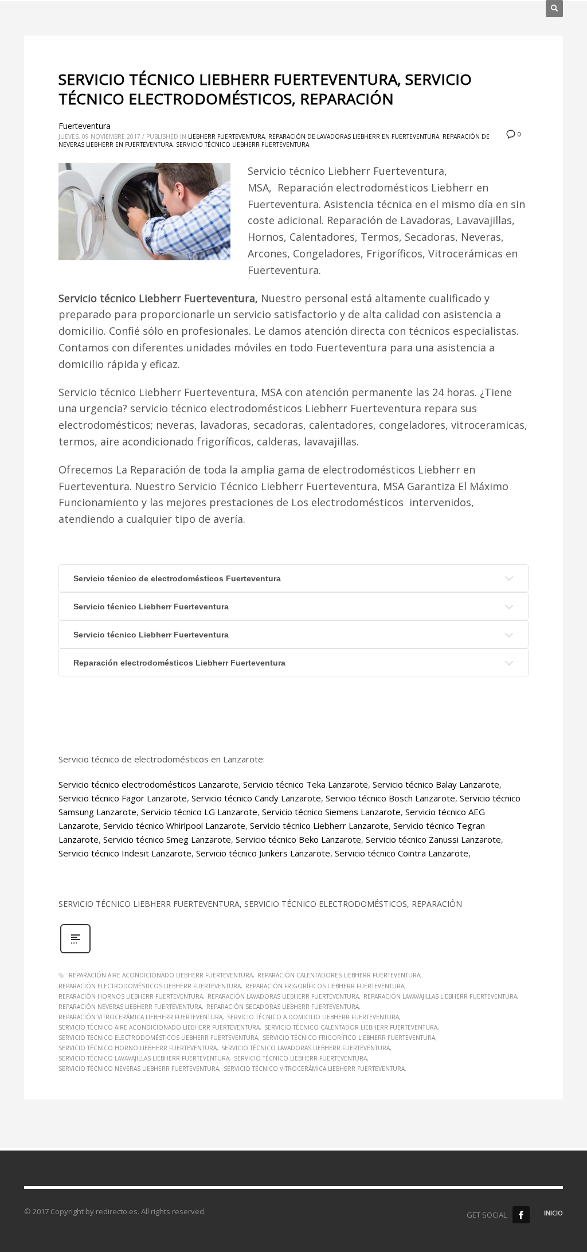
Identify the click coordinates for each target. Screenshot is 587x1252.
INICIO (553, 1212)
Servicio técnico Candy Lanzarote (256, 798)
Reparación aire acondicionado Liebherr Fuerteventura (161, 975)
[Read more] (75, 951)
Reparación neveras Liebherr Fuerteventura (130, 1007)
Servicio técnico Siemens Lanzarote (331, 811)
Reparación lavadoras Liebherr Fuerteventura (283, 996)
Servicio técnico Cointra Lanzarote (401, 853)
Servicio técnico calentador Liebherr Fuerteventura (350, 1027)
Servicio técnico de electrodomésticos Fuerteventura (177, 578)
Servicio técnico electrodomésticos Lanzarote (148, 784)
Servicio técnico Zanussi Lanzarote (433, 839)
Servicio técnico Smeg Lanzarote (167, 839)
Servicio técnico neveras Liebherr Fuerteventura (138, 1069)
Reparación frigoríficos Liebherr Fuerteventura (324, 986)
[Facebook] (521, 1214)
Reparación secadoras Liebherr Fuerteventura (282, 1007)
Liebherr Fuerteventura (226, 136)
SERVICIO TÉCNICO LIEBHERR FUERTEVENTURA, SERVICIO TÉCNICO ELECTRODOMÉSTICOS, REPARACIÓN (265, 89)
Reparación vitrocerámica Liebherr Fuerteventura (140, 1017)
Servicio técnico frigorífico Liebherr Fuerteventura (349, 1038)
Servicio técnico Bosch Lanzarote (390, 798)
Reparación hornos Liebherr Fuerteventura (130, 996)
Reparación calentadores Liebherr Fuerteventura (338, 975)
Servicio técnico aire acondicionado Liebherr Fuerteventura (159, 1027)
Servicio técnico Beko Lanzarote (298, 839)
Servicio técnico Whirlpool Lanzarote (174, 825)
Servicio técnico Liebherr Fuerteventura (242, 144)
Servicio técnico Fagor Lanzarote (122, 798)
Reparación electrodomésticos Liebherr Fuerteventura (179, 662)
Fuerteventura (84, 125)
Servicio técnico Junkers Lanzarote (263, 853)
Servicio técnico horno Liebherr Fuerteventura (137, 1048)
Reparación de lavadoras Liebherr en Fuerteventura (353, 136)
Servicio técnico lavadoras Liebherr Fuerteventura (305, 1048)
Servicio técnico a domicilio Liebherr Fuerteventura (313, 1017)
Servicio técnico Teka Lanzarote (305, 784)
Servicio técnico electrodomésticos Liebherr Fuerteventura (158, 1038)
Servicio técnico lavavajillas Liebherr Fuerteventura (143, 1058)
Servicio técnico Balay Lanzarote (436, 784)
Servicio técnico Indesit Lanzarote (124, 853)
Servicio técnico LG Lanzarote (199, 811)
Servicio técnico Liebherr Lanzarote (319, 825)
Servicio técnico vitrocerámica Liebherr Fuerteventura (314, 1069)
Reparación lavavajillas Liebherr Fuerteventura (440, 996)
